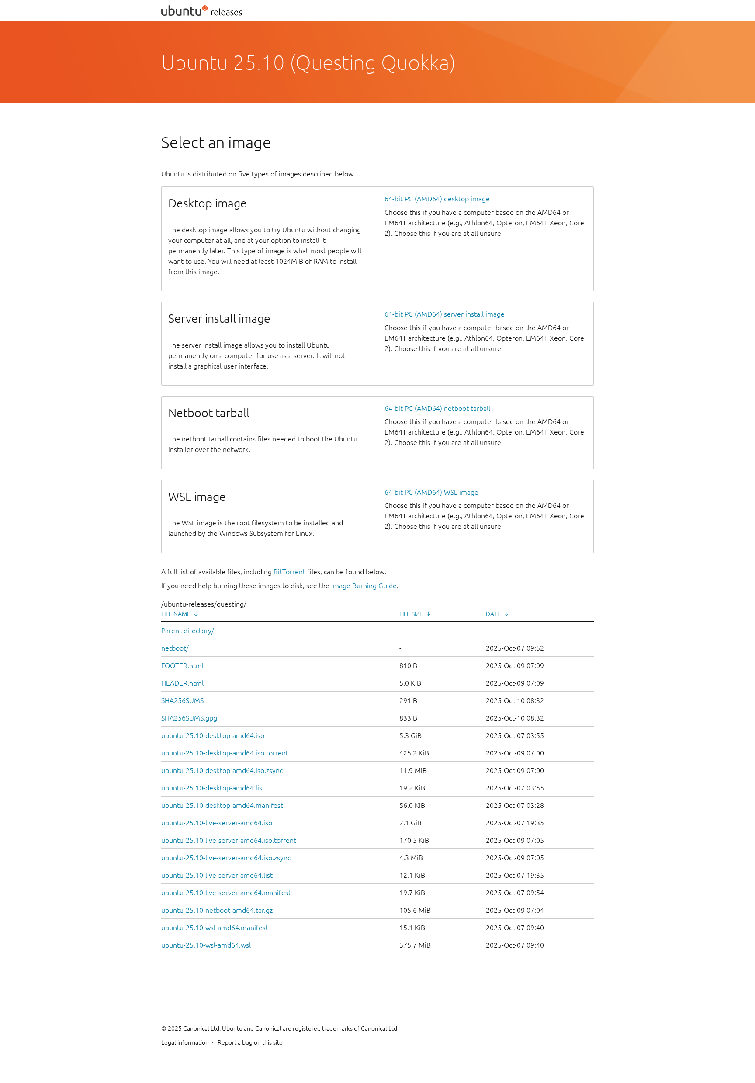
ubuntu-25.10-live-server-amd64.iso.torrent (228, 840)
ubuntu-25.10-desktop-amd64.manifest (222, 805)
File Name (175, 613)
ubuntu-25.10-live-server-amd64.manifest (226, 893)
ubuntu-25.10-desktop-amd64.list (213, 788)
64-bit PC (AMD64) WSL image (431, 492)
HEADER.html (182, 683)
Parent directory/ (187, 631)
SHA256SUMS (182, 700)
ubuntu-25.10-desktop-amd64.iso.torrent (224, 753)
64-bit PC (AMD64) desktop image (437, 199)
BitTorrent (289, 572)
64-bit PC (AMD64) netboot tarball (437, 408)
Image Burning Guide (364, 586)
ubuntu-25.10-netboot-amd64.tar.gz (217, 910)
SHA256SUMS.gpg (189, 718)
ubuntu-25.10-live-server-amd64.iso (216, 823)
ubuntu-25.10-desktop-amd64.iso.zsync (222, 770)
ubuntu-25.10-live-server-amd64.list (217, 875)
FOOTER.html (182, 665)
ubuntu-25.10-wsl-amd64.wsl (206, 945)
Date (493, 613)
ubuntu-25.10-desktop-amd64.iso (212, 735)
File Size (411, 613)
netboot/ (175, 648)
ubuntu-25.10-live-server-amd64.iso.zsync (226, 858)
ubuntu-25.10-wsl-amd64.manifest (214, 927)
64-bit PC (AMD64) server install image (444, 314)
